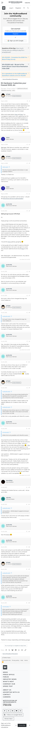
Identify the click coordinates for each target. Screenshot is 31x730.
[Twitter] (8, 710)
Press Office (8, 674)
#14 (29, 504)
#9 (29, 341)
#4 (29, 193)
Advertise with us (11, 692)
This (28, 445)
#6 (29, 271)
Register (15, 34)
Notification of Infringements (10, 701)
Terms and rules (6, 660)
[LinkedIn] (12, 710)
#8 (29, 312)
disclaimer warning (6, 90)
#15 (29, 531)
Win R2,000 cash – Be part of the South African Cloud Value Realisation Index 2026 (15, 66)
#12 (29, 428)
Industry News (10, 679)
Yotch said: (5, 167)
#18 (29, 602)
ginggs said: (5, 432)
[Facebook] (4, 710)
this (9, 241)
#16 (29, 547)
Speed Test (8, 686)
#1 (29, 101)
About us (7, 690)
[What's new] (24, 8)
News (5, 672)
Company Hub (9, 684)
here (16, 114)
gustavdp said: (6, 316)
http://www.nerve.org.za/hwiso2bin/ (13, 198)
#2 (29, 144)
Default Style (6, 657)
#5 (29, 210)
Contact (7, 694)
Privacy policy (15, 660)
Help (21, 660)
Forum (6, 677)
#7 (29, 295)
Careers (6, 697)
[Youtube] (16, 710)
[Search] (28, 8)
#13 (29, 487)
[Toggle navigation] (2, 2)
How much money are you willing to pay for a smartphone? (13, 50)
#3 (29, 163)
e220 (13, 90)
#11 (29, 387)
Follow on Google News (14, 715)
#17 (29, 569)
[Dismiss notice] (28, 48)
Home (26, 660)
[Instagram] (20, 710)
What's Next (8, 681)
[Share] (27, 101)
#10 (29, 362)
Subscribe (22, 725)
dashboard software (22, 88)
